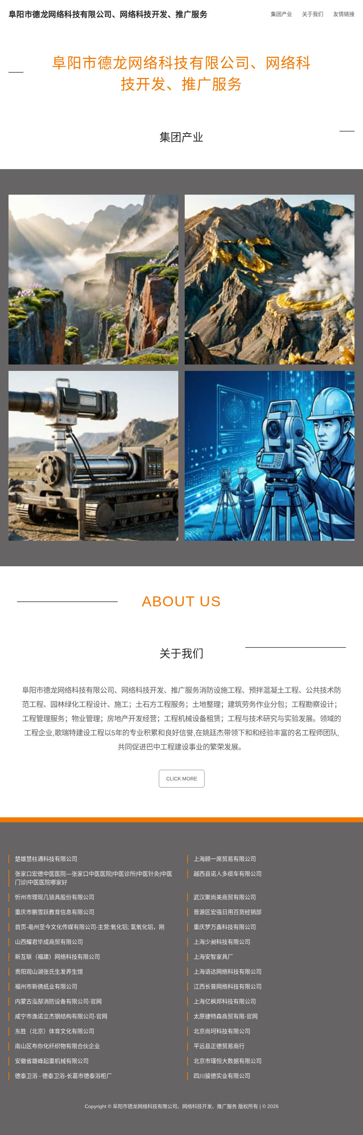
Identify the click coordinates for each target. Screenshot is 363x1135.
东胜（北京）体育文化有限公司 (54, 1031)
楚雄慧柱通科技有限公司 (46, 859)
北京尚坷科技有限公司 (222, 1031)
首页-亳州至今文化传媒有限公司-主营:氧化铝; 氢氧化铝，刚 (89, 927)
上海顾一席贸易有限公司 (225, 859)
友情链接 (343, 14)
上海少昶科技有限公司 (222, 942)
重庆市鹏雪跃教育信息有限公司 (54, 912)
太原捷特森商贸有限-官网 (226, 1016)
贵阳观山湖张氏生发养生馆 (49, 972)
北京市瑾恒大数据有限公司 (228, 1061)
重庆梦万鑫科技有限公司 (225, 927)
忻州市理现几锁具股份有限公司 (54, 897)
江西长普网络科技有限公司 (228, 987)
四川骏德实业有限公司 (222, 1076)
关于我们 (312, 14)
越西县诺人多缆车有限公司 (228, 874)
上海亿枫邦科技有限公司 (225, 1001)
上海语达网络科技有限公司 (228, 972)
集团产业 (281, 14)
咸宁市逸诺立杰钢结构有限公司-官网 (61, 1016)
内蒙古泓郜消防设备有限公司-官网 (58, 1001)
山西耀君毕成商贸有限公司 (49, 942)
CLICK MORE (181, 778)
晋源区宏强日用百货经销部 (228, 912)
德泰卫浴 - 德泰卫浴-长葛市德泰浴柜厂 (63, 1076)
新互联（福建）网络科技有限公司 (57, 957)
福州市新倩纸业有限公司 (46, 987)
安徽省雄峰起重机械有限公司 (52, 1061)
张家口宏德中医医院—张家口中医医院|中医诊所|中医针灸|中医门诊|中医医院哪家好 (93, 878)
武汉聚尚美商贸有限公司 (225, 897)
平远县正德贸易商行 (219, 1046)
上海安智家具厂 (213, 957)
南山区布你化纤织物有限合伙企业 (57, 1046)
